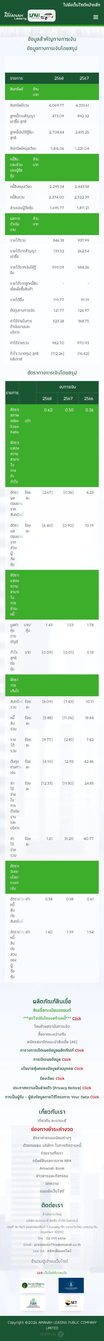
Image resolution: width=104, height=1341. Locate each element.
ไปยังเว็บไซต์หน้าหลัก (81, 4)
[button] (95, 17)
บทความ (52, 1183)
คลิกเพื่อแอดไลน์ (59, 1251)
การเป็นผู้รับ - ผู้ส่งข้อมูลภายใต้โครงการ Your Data (47, 1097)
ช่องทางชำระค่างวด (52, 1129)
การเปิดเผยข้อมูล (47, 1059)
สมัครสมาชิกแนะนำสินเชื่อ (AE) (52, 1042)
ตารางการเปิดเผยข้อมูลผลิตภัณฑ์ (47, 1050)
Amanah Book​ (52, 1168)
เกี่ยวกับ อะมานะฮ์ (52, 1120)
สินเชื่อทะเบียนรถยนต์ (52, 1010)
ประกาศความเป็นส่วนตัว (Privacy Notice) (47, 1088)
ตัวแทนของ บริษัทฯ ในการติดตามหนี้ (52, 1145)
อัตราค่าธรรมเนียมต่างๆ (52, 1138)
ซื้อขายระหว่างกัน (52, 1034)
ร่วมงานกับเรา (52, 1153)
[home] (28, 16)
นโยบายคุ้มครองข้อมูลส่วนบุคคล (47, 1068)
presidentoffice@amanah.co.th (57, 1244)
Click (79, 1050)
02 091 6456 (56, 1238)
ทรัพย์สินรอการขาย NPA (52, 1160)
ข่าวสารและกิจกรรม (52, 1176)
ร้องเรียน (48, 1078)
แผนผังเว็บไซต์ (52, 1191)
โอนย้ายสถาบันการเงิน (52, 1026)
